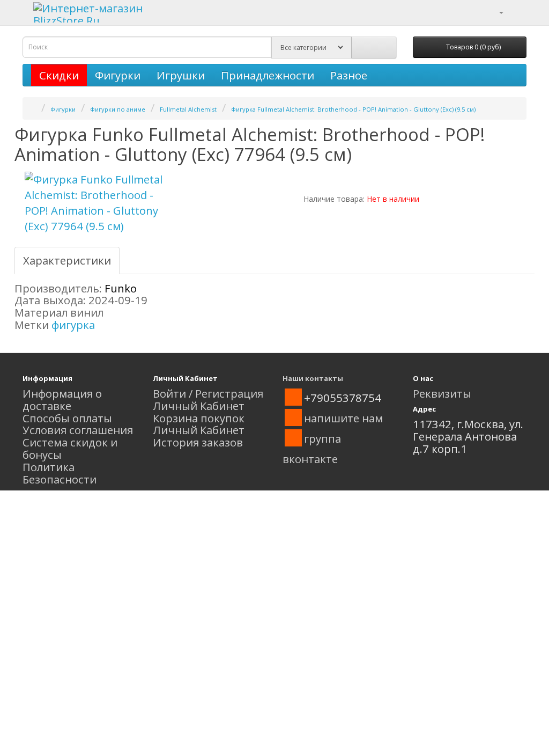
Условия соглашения (78, 429)
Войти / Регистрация (208, 393)
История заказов (198, 442)
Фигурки (117, 75)
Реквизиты (442, 393)
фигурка (73, 324)
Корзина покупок (198, 418)
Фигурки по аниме (117, 109)
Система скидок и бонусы (70, 448)
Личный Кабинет (198, 405)
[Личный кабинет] (494, 11)
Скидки (59, 75)
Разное (348, 75)
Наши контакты (313, 378)
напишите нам (343, 418)
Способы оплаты (67, 418)
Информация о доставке (62, 399)
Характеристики (67, 260)
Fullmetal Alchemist (188, 109)
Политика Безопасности (60, 473)
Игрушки (181, 75)
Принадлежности (267, 75)
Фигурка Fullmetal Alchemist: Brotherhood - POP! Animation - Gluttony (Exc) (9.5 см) (353, 109)
